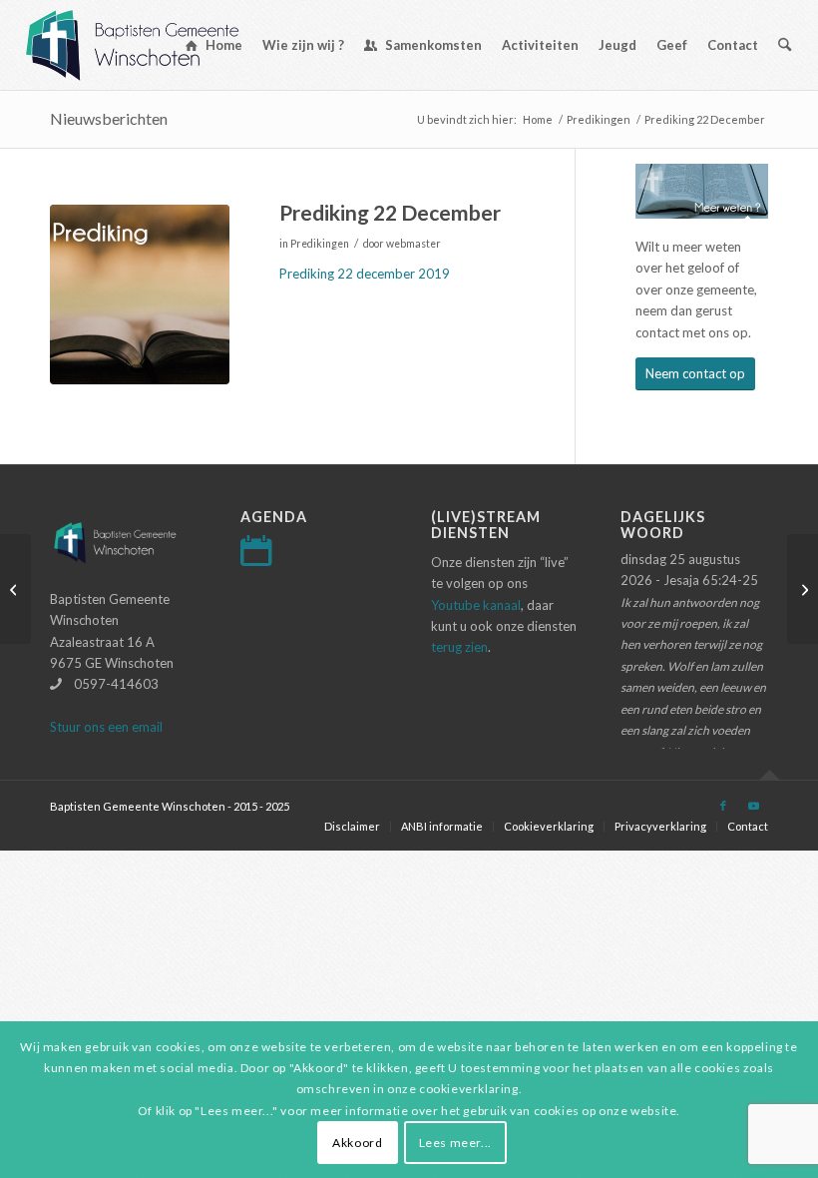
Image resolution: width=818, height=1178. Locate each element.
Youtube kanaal (476, 605)
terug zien (459, 647)
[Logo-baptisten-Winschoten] (147, 45)
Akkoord (357, 1142)
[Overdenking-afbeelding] (139, 294)
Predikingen (319, 244)
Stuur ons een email (106, 727)
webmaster (413, 244)
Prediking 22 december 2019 (364, 274)
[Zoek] (784, 45)
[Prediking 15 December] (15, 589)
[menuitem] (214, 45)
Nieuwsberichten (109, 118)
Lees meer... (455, 1142)
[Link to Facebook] (723, 806)
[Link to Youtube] (753, 806)
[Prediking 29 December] (802, 589)
